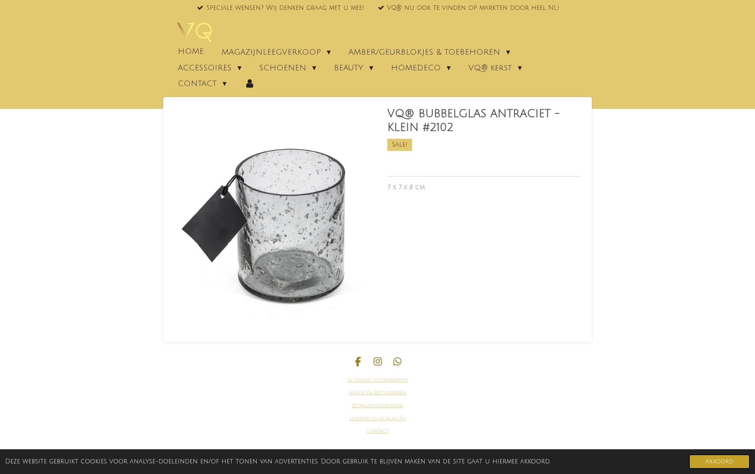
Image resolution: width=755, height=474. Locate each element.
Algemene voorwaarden (378, 380)
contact (378, 431)
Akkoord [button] (719, 462)
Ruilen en (360, 392)
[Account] (249, 83)
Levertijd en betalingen (378, 418)
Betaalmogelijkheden (377, 405)
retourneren (389, 392)
